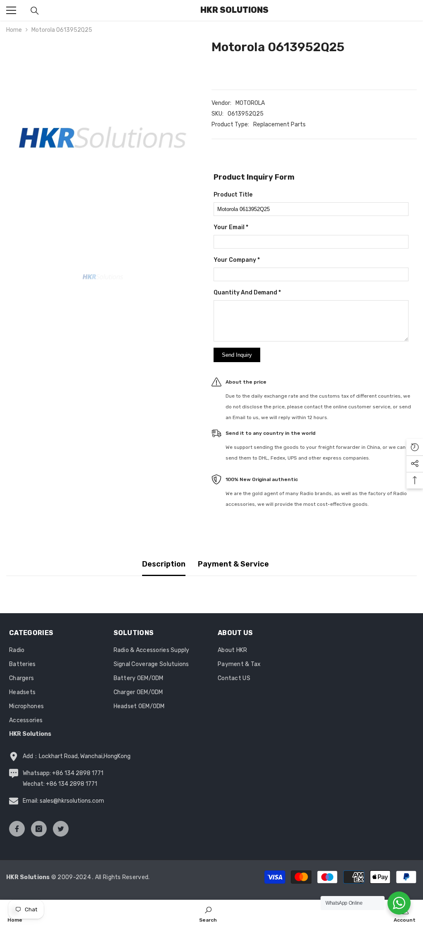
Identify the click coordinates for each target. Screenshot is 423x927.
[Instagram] (39, 829)
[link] (208, 913)
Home (14, 29)
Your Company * (237, 259)
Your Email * (231, 227)
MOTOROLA (250, 103)
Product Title (233, 194)
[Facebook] (17, 829)
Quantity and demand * (247, 292)
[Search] (35, 11)
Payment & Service (233, 564)
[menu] (11, 10)
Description (163, 564)
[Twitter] (61, 829)
